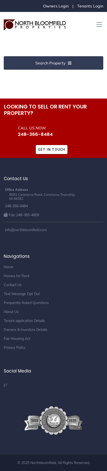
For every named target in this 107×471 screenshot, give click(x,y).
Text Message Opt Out (22, 294)
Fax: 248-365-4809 (24, 215)
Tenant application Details (24, 320)
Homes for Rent (16, 276)
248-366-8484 (35, 134)
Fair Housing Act (17, 338)
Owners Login (56, 5)
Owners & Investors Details (25, 329)
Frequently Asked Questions (26, 303)
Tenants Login (90, 5)
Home (8, 267)
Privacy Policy (14, 347)
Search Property (50, 62)
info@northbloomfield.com (26, 230)
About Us (11, 312)
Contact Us (13, 285)
